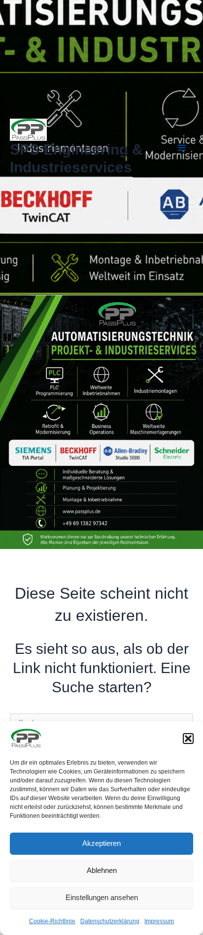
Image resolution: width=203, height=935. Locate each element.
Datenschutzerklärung (109, 921)
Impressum (159, 921)
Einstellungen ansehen (102, 897)
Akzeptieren (101, 843)
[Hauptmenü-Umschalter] (182, 147)
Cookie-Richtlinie (52, 921)
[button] (188, 738)
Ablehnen (102, 870)
